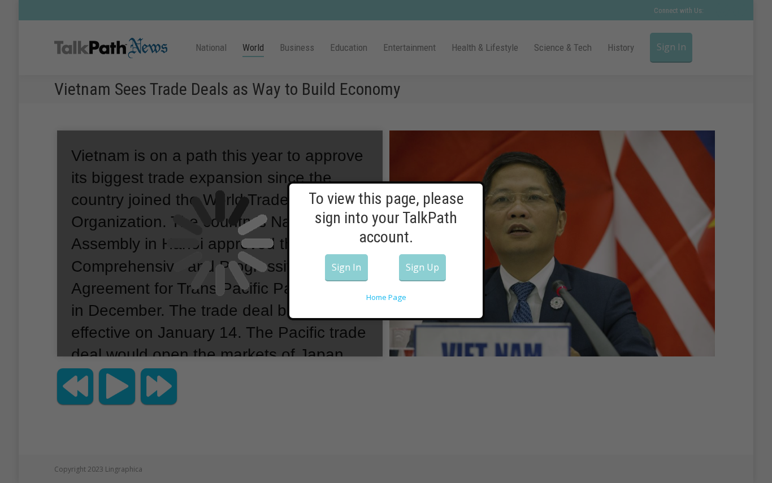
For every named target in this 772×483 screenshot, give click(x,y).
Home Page (386, 297)
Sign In (346, 267)
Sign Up (422, 267)
